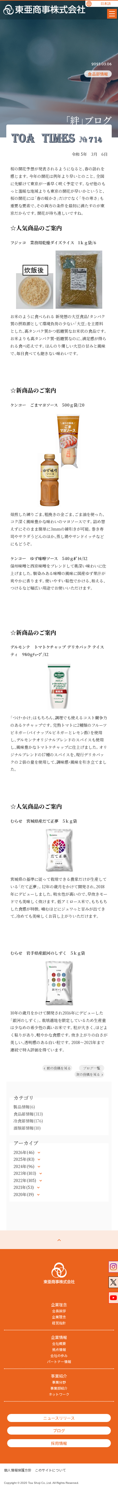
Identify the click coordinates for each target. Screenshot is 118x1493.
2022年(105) (25, 1180)
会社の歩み (59, 1355)
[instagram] (113, 1267)
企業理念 (59, 1316)
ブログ (59, 1430)
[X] (113, 1282)
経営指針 (59, 1322)
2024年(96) (24, 1166)
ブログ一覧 (91, 1067)
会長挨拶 (59, 1310)
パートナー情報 (59, 1361)
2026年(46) (24, 1152)
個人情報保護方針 (18, 1470)
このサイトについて (50, 1470)
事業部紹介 (59, 1388)
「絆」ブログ (88, 120)
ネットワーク (59, 1394)
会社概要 (59, 1343)
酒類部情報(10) (27, 1128)
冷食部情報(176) (28, 1121)
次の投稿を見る (88, 1074)
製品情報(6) (24, 1107)
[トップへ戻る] (59, 1239)
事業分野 (59, 1382)
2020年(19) (24, 1194)
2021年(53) (24, 1187)
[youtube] (113, 1297)
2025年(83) (24, 1159)
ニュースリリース (59, 1418)
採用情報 (59, 1443)
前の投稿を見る (59, 1067)
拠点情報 (59, 1349)
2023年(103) (25, 1173)
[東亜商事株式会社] (44, 9)
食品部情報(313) (28, 1114)
